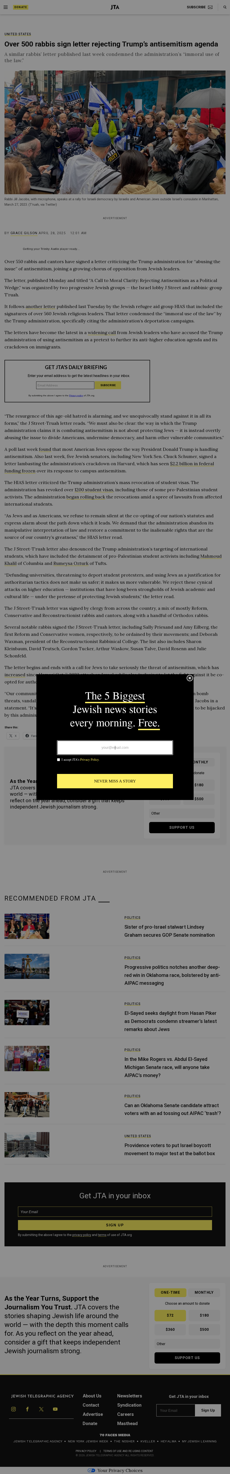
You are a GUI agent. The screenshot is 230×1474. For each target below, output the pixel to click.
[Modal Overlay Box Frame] (115, 737)
